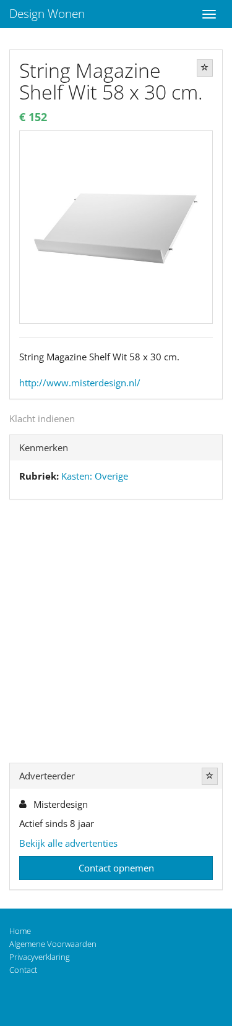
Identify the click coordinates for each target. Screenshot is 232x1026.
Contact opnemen (116, 868)
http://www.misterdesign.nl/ (79, 382)
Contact (23, 969)
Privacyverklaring (39, 956)
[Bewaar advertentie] (205, 68)
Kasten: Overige (94, 476)
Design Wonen (47, 14)
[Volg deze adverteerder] (210, 776)
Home (20, 930)
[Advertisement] (116, 634)
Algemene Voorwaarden (53, 943)
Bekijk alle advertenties (68, 843)
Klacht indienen (42, 418)
